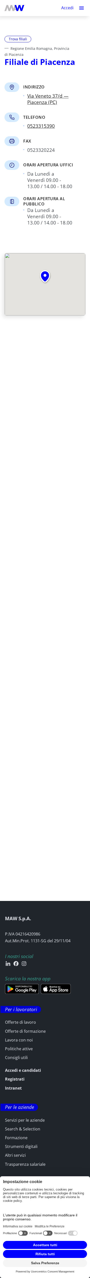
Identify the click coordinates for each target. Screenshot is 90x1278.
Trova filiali (18, 39)
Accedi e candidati (23, 1070)
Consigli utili (16, 1057)
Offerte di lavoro (20, 1022)
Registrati (14, 1079)
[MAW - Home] (14, 8)
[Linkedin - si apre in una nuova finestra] (8, 964)
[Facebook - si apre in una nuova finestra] (16, 964)
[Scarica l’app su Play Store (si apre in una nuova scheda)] (22, 989)
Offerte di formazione (25, 1031)
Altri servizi (15, 1155)
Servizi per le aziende (25, 1120)
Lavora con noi (19, 1040)
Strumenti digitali (21, 1146)
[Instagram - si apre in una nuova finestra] (24, 964)
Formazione (16, 1137)
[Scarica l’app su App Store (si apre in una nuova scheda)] (56, 989)
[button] (82, 8)
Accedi (67, 8)
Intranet (13, 1088)
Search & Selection (22, 1129)
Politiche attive (19, 1049)
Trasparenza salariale (25, 1164)
